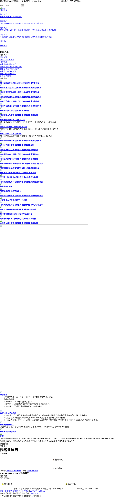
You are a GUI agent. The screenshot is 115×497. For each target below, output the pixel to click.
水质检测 (25, 30)
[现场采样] (1, 392)
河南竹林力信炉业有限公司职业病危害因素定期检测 (20, 88)
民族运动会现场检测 (8, 413)
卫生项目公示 (19, 23)
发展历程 (18, 17)
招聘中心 (3, 41)
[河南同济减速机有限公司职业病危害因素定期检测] (1, 99)
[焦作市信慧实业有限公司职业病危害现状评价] (1, 216)
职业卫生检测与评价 (37, 30)
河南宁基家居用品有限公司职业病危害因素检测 (19, 159)
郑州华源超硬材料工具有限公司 (12, 120)
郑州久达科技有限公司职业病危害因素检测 (17, 145)
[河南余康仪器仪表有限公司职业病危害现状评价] (1, 148)
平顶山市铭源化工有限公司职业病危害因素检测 (19, 177)
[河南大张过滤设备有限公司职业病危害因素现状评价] (1, 104)
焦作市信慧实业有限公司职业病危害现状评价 (18, 219)
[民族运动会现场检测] (1, 411)
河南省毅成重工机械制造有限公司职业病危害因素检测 (21, 163)
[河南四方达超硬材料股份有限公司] (1, 125)
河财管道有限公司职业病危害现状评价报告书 (18, 209)
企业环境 (10, 17)
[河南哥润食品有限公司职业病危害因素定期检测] (1, 113)
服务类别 (3, 28)
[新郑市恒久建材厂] (1, 184)
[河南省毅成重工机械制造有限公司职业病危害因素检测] (1, 161)
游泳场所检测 (32, 471)
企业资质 (3, 17)
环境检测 (3, 30)
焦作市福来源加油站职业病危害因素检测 (16, 214)
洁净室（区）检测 (14, 30)
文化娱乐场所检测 (13, 471)
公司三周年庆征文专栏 (34, 23)
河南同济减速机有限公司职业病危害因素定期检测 (20, 101)
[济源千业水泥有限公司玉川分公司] (1, 198)
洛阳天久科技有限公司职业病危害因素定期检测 (19, 223)
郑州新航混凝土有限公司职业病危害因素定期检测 (20, 83)
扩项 (2, 436)
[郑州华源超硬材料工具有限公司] (1, 118)
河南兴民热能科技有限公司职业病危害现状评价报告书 (21, 205)
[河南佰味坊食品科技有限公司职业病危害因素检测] (1, 166)
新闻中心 (3, 21)
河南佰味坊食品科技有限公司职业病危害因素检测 (20, 168)
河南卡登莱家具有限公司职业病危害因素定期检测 (20, 92)
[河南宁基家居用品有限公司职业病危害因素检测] (1, 157)
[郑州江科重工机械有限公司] (1, 131)
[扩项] (1, 434)
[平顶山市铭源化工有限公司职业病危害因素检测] (1, 175)
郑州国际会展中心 (7, 425)
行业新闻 (10, 23)
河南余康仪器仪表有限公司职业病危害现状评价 (19, 150)
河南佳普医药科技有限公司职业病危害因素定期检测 (20, 141)
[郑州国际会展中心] (1, 422)
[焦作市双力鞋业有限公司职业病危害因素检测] (1, 171)
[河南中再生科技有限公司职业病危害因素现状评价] (1, 152)
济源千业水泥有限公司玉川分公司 (13, 200)
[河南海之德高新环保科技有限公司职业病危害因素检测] (1, 180)
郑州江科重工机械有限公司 (11, 134)
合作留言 (3, 46)
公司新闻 (3, 23)
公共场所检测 (50, 30)
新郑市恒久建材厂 (7, 186)
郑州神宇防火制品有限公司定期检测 (14, 111)
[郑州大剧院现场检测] (1, 429)
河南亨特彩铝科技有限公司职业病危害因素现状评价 (20, 97)
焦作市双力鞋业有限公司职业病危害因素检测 (18, 173)
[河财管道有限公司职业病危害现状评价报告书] (1, 207)
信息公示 (3, 34)
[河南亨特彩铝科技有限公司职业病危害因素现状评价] (1, 95)
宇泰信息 (34, 493)
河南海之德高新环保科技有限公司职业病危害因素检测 (21, 182)
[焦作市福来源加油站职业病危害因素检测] (1, 212)
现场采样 (3, 395)
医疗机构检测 (46, 37)
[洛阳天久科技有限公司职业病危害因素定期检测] (1, 221)
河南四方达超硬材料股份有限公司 (13, 127)
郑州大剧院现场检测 (8, 432)
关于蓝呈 (3, 14)
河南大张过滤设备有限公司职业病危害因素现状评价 (20, 106)
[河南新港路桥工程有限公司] (1, 189)
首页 (2, 491)
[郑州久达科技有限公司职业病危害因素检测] (1, 143)
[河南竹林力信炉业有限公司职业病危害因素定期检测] (1, 85)
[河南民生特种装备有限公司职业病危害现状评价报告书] (1, 193)
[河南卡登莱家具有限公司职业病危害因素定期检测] (1, 90)
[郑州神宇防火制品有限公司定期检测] (1, 108)
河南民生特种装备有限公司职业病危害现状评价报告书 (21, 196)
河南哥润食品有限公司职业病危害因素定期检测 (19, 115)
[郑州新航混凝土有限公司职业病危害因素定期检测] (1, 81)
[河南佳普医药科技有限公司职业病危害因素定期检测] (1, 138)
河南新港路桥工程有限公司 (11, 191)
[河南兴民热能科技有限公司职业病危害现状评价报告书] (1, 203)
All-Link (42, 491)
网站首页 (3, 10)
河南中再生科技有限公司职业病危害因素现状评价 (20, 154)
